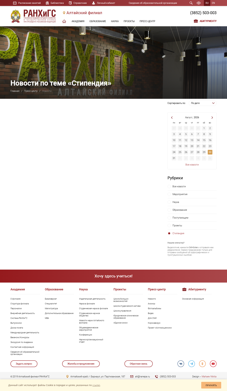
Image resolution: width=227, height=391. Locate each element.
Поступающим (180, 217)
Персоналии (16, 308)
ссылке (96, 385)
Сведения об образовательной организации (153, 3)
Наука (175, 202)
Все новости (192, 164)
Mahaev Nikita (209, 376)
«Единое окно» (121, 323)
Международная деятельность (24, 332)
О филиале (15, 299)
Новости (152, 299)
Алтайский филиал (84, 13)
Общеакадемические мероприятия (88, 328)
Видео (151, 313)
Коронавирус (154, 323)
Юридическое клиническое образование (126, 316)
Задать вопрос (24, 363)
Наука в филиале (87, 304)
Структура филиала (19, 304)
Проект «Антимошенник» (160, 328)
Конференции (85, 335)
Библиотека (57, 3)
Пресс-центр (31, 91)
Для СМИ (152, 318)
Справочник (80, 3)
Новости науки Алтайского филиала (91, 321)
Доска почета (16, 328)
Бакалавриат (51, 299)
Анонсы (151, 304)
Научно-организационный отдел (91, 340)
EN (213, 3)
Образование (179, 210)
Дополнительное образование (59, 313)
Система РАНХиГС (18, 318)
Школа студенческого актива (127, 306)
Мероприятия (179, 194)
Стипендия (178, 233)
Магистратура (51, 308)
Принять (211, 385)
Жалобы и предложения (80, 363)
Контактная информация (22, 347)
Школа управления (122, 311)
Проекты (177, 225)
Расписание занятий (29, 3)
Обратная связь (138, 363)
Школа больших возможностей (121, 300)
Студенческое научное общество (89, 314)
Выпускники (16, 323)
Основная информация (193, 299)
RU (207, 3)
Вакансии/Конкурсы (19, 337)
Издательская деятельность (92, 299)
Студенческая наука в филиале (93, 308)
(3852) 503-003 (203, 13)
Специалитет (51, 304)
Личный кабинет (106, 3)
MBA (47, 318)
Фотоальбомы (154, 308)
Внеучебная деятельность (22, 313)
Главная (14, 91)
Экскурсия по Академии (21, 342)
